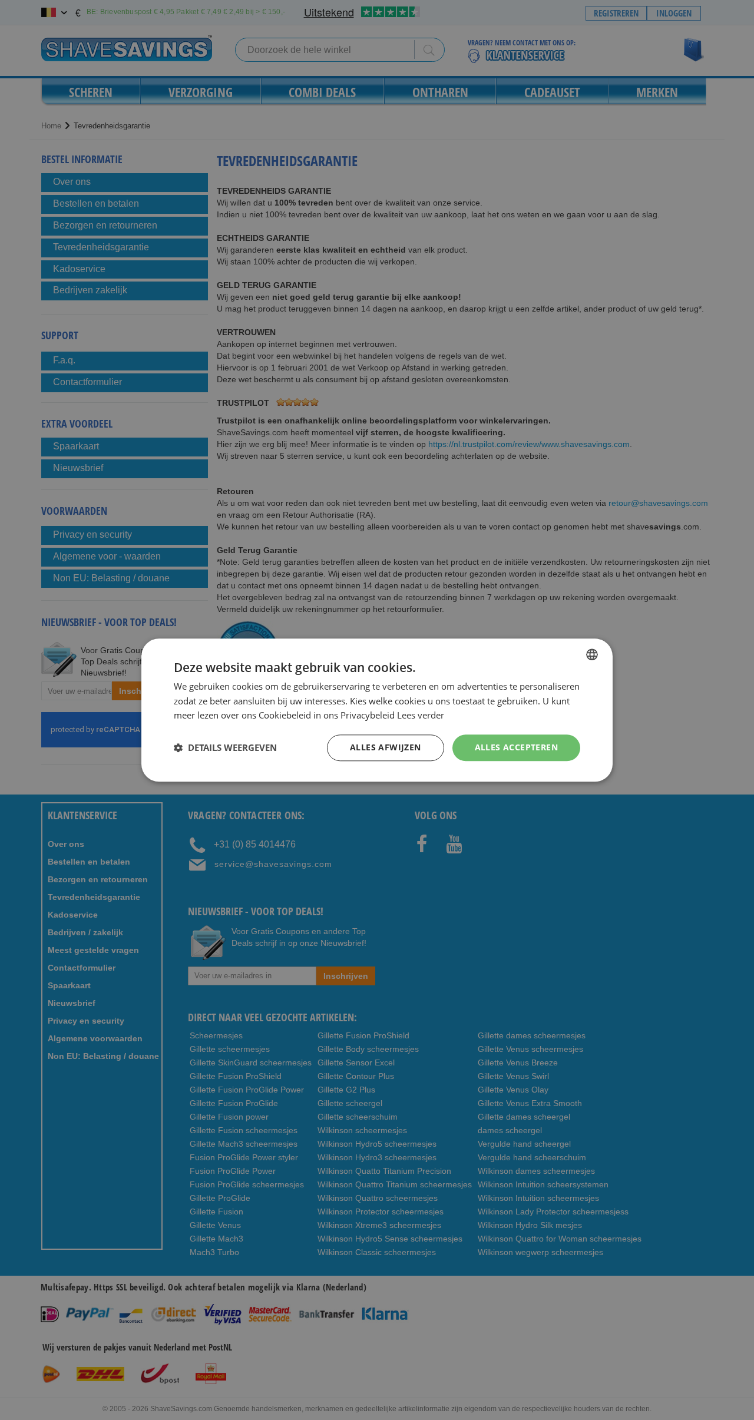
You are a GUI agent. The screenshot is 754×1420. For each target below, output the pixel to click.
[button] (225, 748)
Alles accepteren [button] (516, 747)
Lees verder (420, 715)
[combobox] (592, 654)
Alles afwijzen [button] (385, 747)
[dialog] (377, 710)
